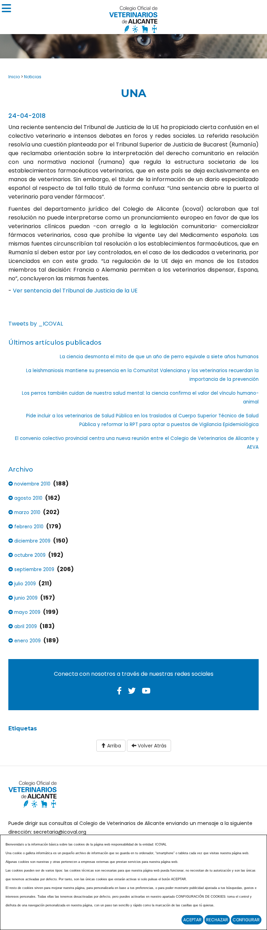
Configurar (246, 920)
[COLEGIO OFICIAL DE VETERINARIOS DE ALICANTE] (133, 18)
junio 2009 (25, 598)
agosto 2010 (27, 498)
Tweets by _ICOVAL (35, 324)
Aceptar (192, 920)
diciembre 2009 (31, 541)
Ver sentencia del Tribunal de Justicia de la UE (74, 291)
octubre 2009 (29, 555)
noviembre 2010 (31, 484)
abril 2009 (25, 626)
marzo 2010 (26, 512)
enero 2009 (27, 641)
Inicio (14, 77)
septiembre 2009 (33, 569)
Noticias (32, 77)
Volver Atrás (151, 745)
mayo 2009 (26, 612)
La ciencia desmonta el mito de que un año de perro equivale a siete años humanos (159, 356)
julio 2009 (24, 583)
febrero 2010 (28, 526)
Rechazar (217, 920)
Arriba (113, 745)
